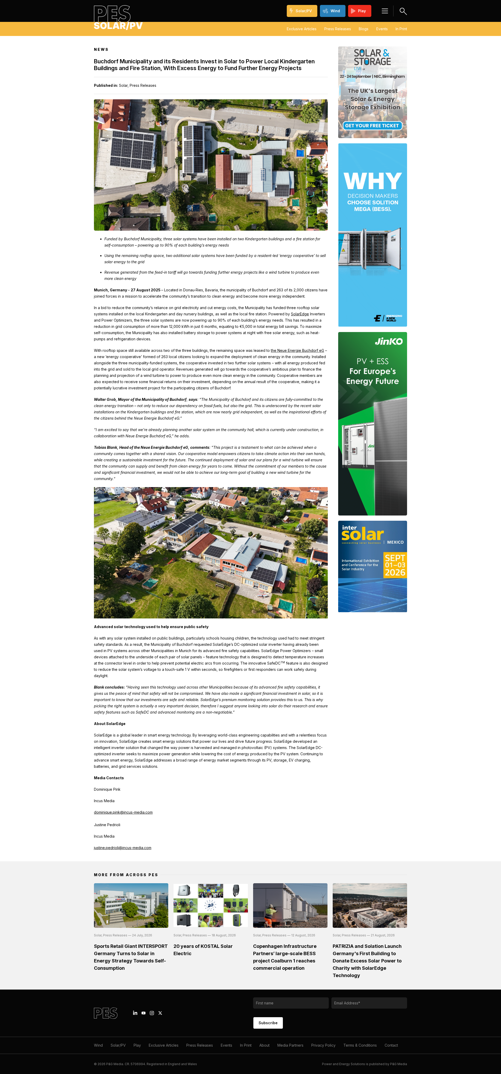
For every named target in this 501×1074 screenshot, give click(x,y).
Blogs (363, 29)
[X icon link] (160, 1013)
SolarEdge (300, 314)
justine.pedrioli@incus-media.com (122, 847)
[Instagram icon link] (152, 1013)
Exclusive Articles (302, 29)
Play (362, 11)
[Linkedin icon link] (135, 1013)
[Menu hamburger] (385, 11)
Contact (391, 1045)
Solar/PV (304, 11)
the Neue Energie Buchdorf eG (297, 350)
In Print (401, 29)
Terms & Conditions (360, 1045)
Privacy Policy (323, 1045)
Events (382, 29)
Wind (335, 11)
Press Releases (337, 29)
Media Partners (290, 1045)
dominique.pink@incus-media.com (123, 812)
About (264, 1045)
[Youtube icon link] (143, 1013)
